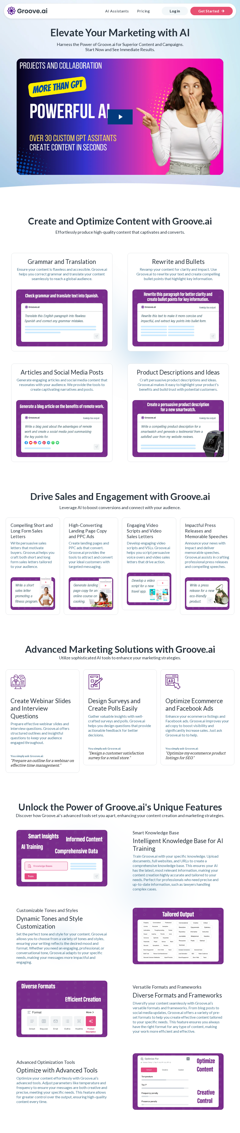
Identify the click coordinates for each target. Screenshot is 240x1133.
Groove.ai (203, 1003)
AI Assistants (117, 11)
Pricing (143, 11)
